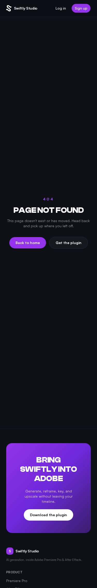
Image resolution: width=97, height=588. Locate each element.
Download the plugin (48, 515)
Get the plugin (68, 242)
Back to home (28, 242)
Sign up (81, 8)
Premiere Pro (16, 580)
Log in (61, 8)
